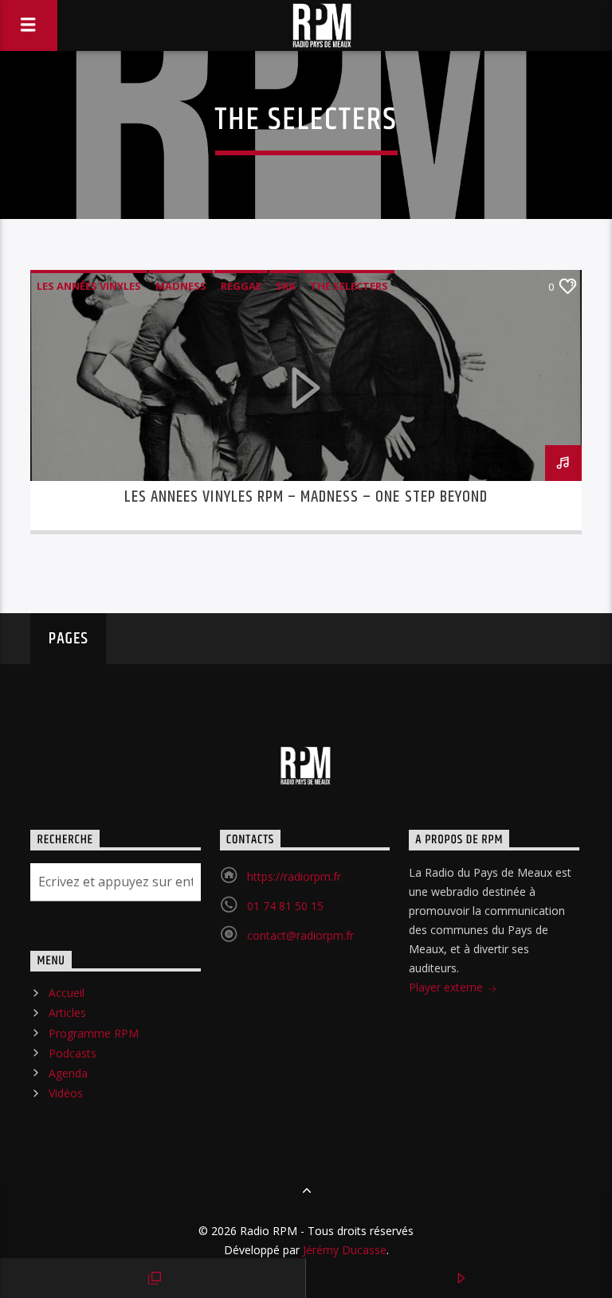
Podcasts (72, 1053)
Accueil (66, 992)
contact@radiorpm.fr (300, 935)
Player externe (447, 987)
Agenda (68, 1073)
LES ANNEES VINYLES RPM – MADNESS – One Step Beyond (306, 497)
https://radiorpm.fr (294, 876)
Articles (67, 1012)
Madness (180, 286)
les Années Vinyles (89, 286)
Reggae (241, 286)
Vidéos (66, 1093)
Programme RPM (94, 1033)
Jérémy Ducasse (343, 1249)
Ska (286, 286)
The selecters (349, 286)
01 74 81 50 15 (285, 905)
